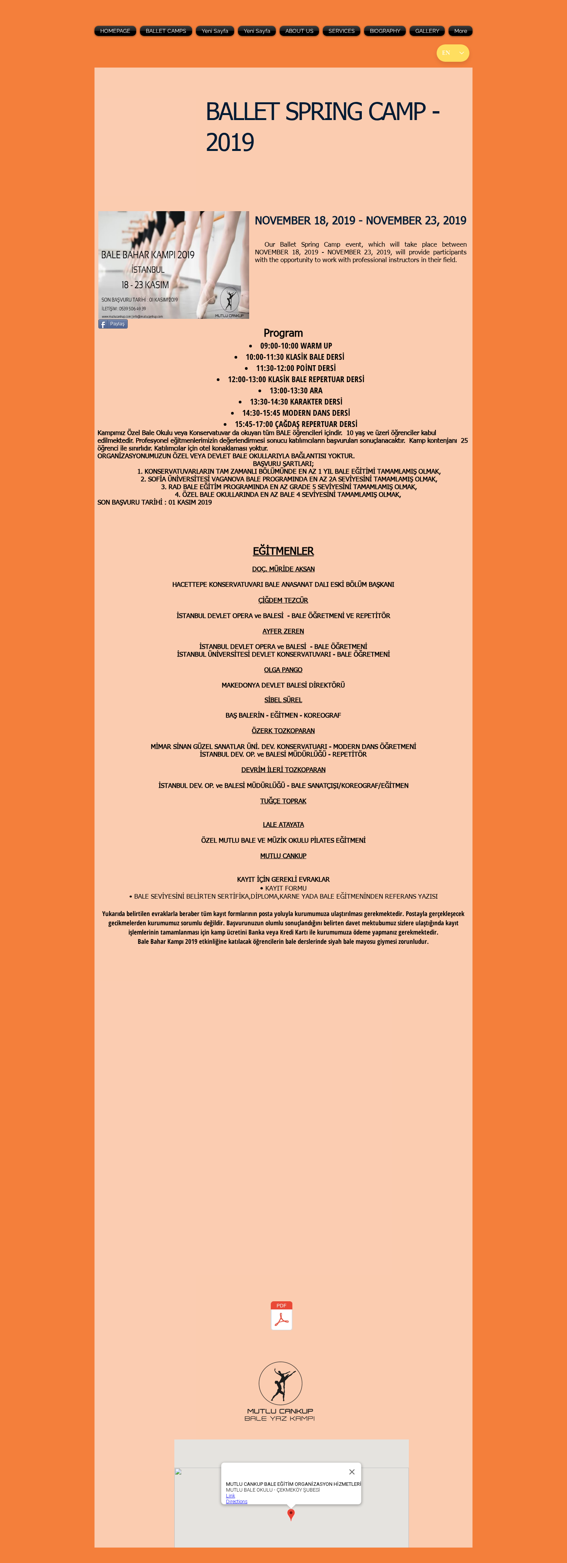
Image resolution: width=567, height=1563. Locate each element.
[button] (166, 31)
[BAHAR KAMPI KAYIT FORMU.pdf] (281, 1316)
